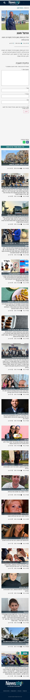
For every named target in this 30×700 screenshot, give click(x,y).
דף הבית (26, 8)
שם (27, 88)
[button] (23, 2)
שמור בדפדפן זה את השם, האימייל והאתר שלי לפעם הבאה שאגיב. (16, 107)
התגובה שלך (25, 69)
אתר (28, 99)
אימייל (27, 94)
